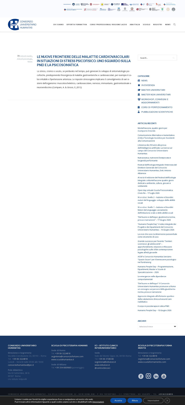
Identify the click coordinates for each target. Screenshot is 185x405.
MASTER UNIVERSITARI (153, 89)
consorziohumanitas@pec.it (21, 365)
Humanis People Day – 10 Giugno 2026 (154, 310)
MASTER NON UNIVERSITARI (156, 94)
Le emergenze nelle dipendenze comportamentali (152, 278)
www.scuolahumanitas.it (62, 359)
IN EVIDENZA (148, 85)
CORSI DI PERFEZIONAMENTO (156, 107)
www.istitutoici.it (102, 365)
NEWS (168, 24)
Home (82, 44)
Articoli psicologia (24, 59)
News (30, 61)
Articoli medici (26, 56)
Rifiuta (135, 400)
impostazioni (98, 402)
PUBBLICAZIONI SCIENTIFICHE (157, 111)
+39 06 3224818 (20, 358)
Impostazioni (153, 400)
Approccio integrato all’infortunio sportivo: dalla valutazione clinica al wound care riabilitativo (156, 299)
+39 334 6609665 (63, 367)
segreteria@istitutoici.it (105, 362)
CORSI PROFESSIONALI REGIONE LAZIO (108, 24)
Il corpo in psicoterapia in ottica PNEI (153, 306)
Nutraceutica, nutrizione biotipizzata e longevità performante (154, 159)
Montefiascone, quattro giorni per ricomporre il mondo (152, 129)
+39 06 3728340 (106, 358)
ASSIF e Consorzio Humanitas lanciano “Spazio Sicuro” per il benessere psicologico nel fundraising (157, 259)
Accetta (118, 400)
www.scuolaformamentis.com (152, 362)
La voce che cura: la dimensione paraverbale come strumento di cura (157, 235)
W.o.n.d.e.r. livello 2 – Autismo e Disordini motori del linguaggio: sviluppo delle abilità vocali (156, 200)
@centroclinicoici (102, 368)
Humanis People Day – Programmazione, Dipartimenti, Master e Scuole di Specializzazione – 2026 (156, 269)
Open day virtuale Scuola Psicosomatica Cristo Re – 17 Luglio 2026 (155, 191)
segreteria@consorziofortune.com (67, 356)
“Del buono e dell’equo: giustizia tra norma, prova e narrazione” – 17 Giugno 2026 (156, 218)
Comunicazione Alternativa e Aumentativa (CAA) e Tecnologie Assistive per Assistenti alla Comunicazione (156, 138)
